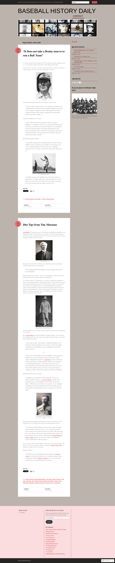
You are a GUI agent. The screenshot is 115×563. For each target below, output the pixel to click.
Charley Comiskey (43, 458)
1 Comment (26, 490)
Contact (78, 16)
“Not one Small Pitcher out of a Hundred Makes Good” (84, 51)
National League (49, 483)
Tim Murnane (26, 232)
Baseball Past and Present (52, 533)
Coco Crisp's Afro (50, 537)
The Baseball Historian (51, 545)
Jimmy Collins (58, 481)
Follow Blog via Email (55, 510)
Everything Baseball (50, 539)
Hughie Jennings (50, 199)
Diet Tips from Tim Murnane (40, 225)
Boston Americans (30, 199)
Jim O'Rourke (50, 481)
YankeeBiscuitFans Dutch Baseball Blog (55, 554)
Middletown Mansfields (28, 483)
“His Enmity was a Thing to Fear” (82, 56)
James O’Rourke (47, 380)
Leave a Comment (28, 206)
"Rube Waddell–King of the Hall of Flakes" (56, 529)
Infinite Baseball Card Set (52, 543)
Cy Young (43, 199)
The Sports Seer (49, 550)
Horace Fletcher (43, 481)
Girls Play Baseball (50, 541)
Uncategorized (48, 206)
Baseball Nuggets (50, 531)
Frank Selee (47, 359)
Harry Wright (30, 335)
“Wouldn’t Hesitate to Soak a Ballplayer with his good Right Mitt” (85, 61)
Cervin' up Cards (50, 535)
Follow (49, 522)
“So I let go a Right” (79, 66)
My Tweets (74, 41)
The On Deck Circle (50, 547)
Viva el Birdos (49, 552)
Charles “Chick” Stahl (56, 445)
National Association (40, 483)
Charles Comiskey (56, 479)
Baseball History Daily (57, 11)
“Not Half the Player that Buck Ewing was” (84, 71)
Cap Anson (49, 479)
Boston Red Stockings (40, 479)
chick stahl (37, 199)
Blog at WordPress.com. (24, 560)
